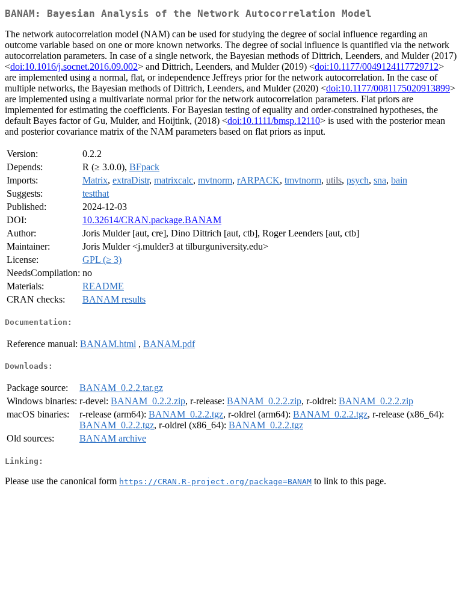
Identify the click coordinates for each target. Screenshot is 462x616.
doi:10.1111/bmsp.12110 (273, 121)
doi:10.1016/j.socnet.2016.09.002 (74, 66)
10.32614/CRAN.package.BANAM (151, 220)
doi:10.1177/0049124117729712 (377, 66)
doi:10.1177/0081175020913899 (388, 88)
